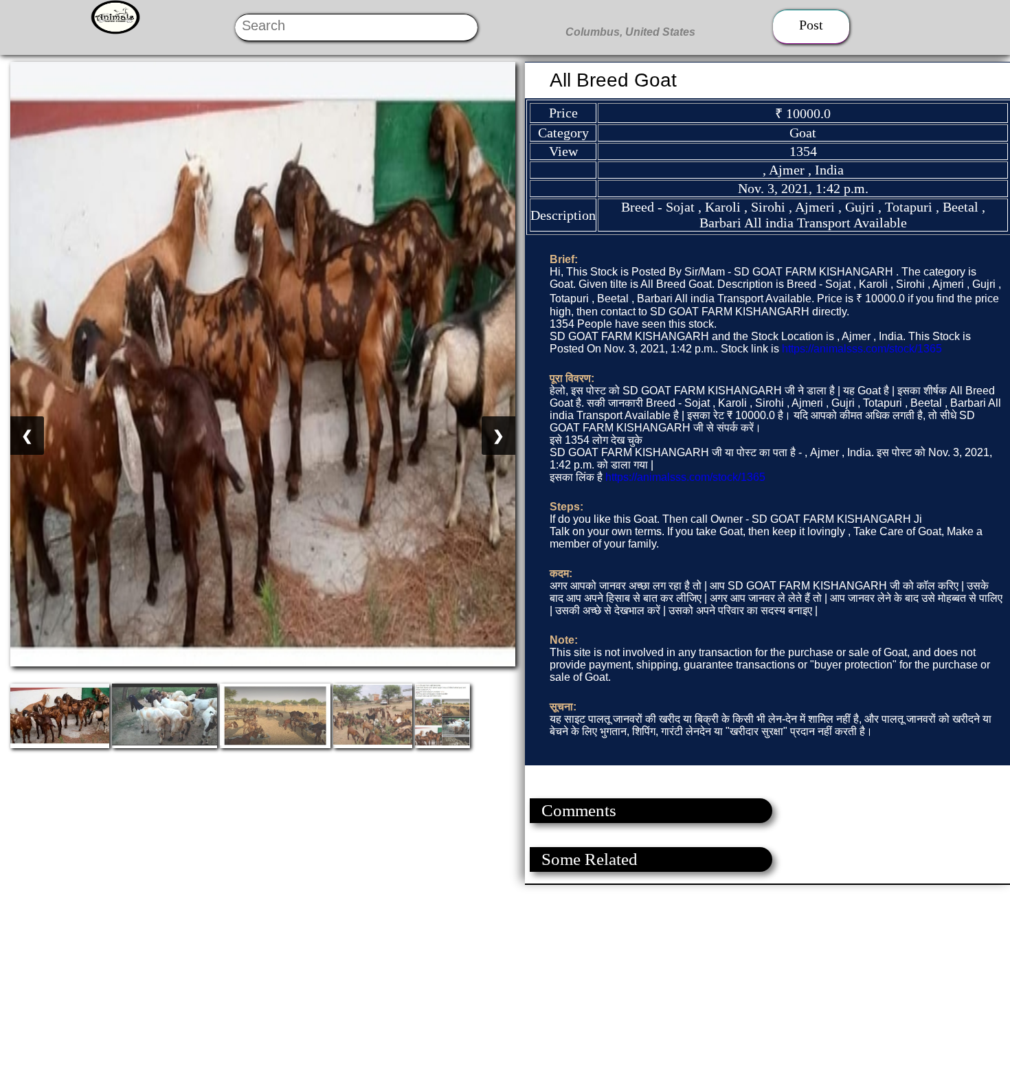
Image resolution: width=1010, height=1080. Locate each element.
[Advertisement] (412, 981)
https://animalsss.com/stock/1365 (862, 349)
